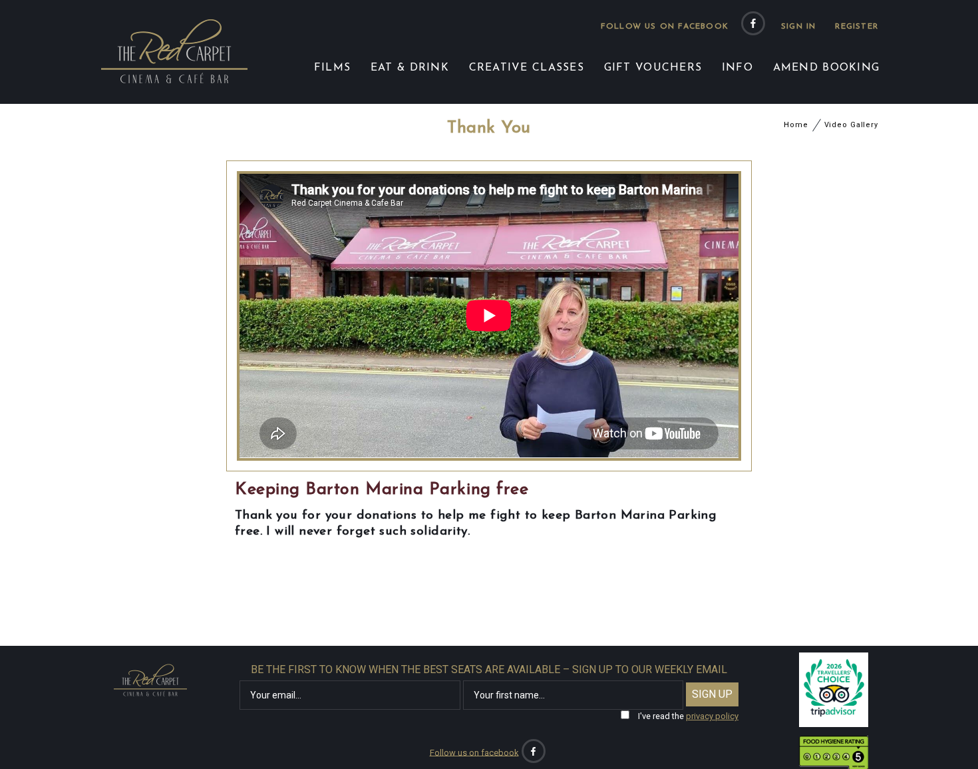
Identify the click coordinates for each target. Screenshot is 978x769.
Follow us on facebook (665, 27)
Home (796, 125)
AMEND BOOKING (826, 68)
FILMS (332, 68)
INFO (737, 68)
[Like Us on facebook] (753, 23)
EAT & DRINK (410, 68)
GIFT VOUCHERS (653, 68)
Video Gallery (851, 125)
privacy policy (712, 716)
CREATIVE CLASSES (526, 68)
